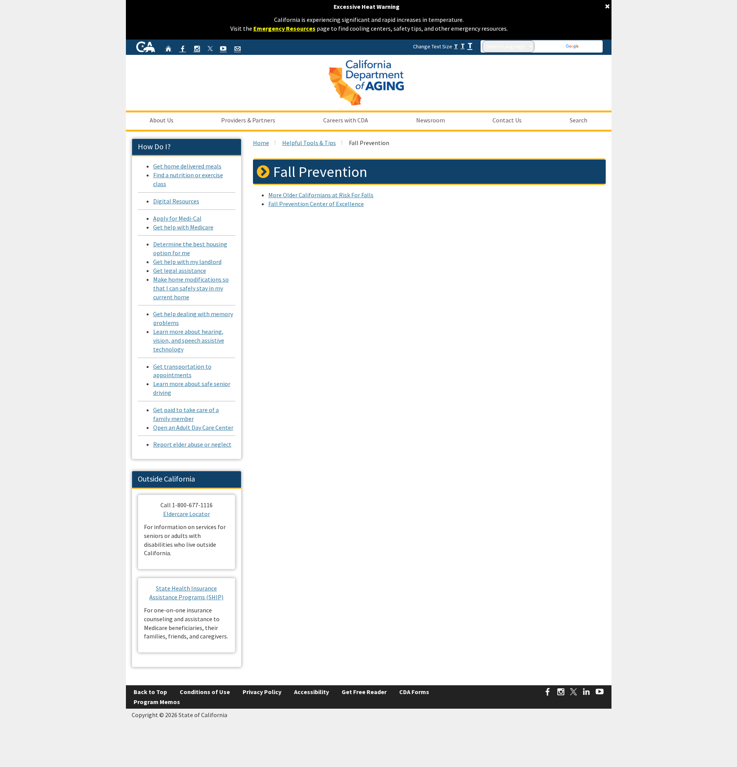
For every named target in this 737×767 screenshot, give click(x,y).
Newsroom (430, 120)
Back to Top (150, 692)
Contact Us (507, 120)
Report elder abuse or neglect (192, 444)
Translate (590, 46)
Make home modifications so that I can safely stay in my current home (191, 288)
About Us (162, 120)
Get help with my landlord (187, 262)
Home (261, 143)
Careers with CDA (345, 120)
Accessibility (311, 692)
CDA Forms (414, 692)
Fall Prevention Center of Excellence (316, 204)
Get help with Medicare (183, 227)
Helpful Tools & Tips (309, 143)
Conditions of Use (205, 692)
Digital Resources (176, 201)
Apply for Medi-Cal (177, 218)
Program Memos (157, 702)
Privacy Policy (262, 692)
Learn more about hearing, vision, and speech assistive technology (188, 340)
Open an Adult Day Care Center (193, 427)
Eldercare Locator (186, 514)
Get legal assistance (179, 270)
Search (578, 120)
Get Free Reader (364, 692)
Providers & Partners (248, 120)
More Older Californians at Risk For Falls (320, 195)
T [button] (456, 46)
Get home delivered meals (187, 166)
